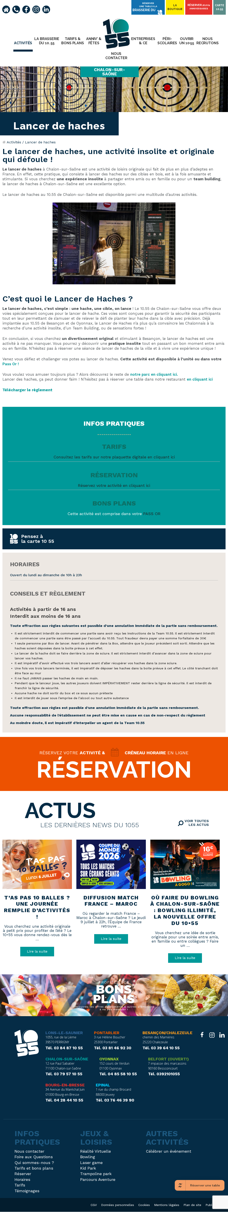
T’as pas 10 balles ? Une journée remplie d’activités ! (37, 907)
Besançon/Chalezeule (167, 1033)
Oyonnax (109, 1059)
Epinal (103, 1085)
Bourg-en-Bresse (65, 1085)
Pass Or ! (10, 364)
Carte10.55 (219, 7)
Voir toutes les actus (196, 823)
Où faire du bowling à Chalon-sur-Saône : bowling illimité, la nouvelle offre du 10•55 (185, 910)
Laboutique (175, 7)
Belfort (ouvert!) (168, 1059)
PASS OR (152, 513)
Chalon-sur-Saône (66, 1059)
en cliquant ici (200, 379)
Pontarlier (106, 1033)
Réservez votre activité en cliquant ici (114, 485)
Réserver (198, 7)
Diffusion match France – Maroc (110, 901)
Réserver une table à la (144, 7)
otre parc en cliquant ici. (155, 374)
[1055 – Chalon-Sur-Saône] (26, 1043)
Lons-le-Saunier (64, 1033)
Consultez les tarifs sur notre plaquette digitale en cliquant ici (114, 457)
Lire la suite (37, 951)
